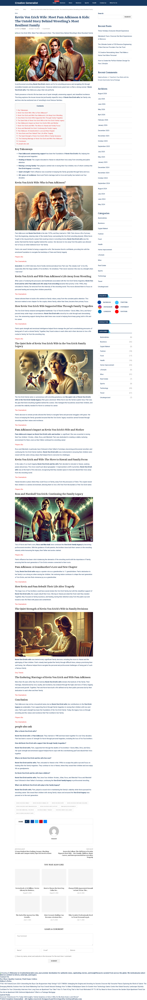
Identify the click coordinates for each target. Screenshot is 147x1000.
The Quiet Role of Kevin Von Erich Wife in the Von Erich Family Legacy (40, 120)
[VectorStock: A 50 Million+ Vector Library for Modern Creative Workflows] (27, 877)
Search (100, 13)
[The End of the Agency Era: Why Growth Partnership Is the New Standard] (27, 904)
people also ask (22, 144)
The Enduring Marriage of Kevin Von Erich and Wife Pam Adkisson (39, 138)
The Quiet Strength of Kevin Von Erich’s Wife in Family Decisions (38, 136)
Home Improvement (105, 250)
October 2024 (103, 178)
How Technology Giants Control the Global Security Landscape (115, 987)
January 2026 (102, 125)
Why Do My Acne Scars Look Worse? (66, 997)
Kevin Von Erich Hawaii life (40, 803)
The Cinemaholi (20, 261)
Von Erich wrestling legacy (64, 810)
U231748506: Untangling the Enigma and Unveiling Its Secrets (79, 984)
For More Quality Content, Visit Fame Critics (18, 979)
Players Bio (19, 257)
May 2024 (101, 204)
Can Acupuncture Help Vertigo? (46, 984)
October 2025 (103, 141)
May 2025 (101, 157)
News (70, 3)
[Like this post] (27, 821)
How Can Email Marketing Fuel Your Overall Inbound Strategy (40, 987)
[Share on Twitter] (36, 821)
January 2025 (102, 162)
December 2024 (103, 167)
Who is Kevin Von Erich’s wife (24, 813)
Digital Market (103, 228)
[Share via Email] (45, 821)
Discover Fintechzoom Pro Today (11, 997)
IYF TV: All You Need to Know (101, 989)
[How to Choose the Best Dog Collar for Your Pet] (54, 877)
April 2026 (101, 115)
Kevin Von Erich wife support (49, 806)
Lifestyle (101, 255)
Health (94, 3)
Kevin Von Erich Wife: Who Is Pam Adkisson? (32, 113)
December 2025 (103, 130)
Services (62, 3)
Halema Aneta (102, 77)
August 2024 (102, 189)
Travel (100, 281)
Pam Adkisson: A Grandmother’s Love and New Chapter (35, 131)
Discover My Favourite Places (111, 984)
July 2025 (101, 152)
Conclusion (21, 141)
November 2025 (103, 136)
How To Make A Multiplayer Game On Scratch (77, 987)
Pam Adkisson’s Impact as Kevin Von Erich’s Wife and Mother (37, 123)
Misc (24, 9)
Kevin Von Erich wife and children (77, 803)
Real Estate (102, 265)
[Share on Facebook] (32, 821)
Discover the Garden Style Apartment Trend (127, 989)
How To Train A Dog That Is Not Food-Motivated (74, 989)
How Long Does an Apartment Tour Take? (42, 989)
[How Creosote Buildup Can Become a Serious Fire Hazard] (54, 904)
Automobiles (102, 218)
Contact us (103, 3)
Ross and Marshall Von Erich (25, 810)
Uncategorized (103, 287)
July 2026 (101, 99)
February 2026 (103, 120)
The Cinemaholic (20, 294)
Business (78, 3)
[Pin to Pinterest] (41, 821)
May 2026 (101, 109)
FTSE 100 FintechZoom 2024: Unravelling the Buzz (17, 984)
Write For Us (113, 3)
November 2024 (103, 173)
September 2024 (104, 183)
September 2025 (104, 146)
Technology (102, 276)
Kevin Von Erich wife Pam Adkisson (26, 806)
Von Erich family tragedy (44, 810)
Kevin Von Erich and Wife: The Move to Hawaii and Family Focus (38, 126)
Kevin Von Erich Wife (58, 803)
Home (54, 2)
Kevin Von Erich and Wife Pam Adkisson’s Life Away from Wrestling (39, 115)
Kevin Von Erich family (22, 803)
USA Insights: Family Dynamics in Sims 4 (38, 997)
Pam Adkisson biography (68, 806)
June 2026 (101, 104)
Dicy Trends (19, 673)
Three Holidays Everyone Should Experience (113, 31)
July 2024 (101, 194)
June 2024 (101, 199)
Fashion (101, 234)
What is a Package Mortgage (45, 992)
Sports (87, 3)
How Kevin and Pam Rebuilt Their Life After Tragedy (34, 133)
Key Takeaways (22, 110)
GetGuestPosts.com (74, 999)
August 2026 (102, 93)
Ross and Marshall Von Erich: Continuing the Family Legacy (36, 128)
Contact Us (4, 977)
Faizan (24, 28)
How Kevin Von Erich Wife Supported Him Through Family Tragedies (39, 118)
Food (100, 239)
